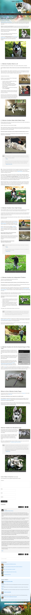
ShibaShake (15, 603)
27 (27, 554)
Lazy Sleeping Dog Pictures (7, 574)
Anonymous (10, 476)
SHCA (7, 247)
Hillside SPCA (8, 251)
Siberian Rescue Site (9, 164)
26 (25, 554)
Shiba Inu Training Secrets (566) (8, 581)
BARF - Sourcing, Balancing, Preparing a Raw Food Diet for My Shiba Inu (13, 566)
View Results (22, 363)
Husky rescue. (10, 394)
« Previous (20, 554)
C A (1, 594)
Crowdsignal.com (26, 363)
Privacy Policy (24, 603)
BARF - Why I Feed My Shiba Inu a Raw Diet (9, 569)
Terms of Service (20, 603)
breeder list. (23, 393)
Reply (2, 550)
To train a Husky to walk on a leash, (6, 319)
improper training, (19, 171)
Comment (2, 480)
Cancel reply (16, 476)
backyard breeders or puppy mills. (5, 399)
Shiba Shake (15, 1)
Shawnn (2, 588)
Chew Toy (2, 583)
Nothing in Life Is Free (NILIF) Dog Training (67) (10, 596)
